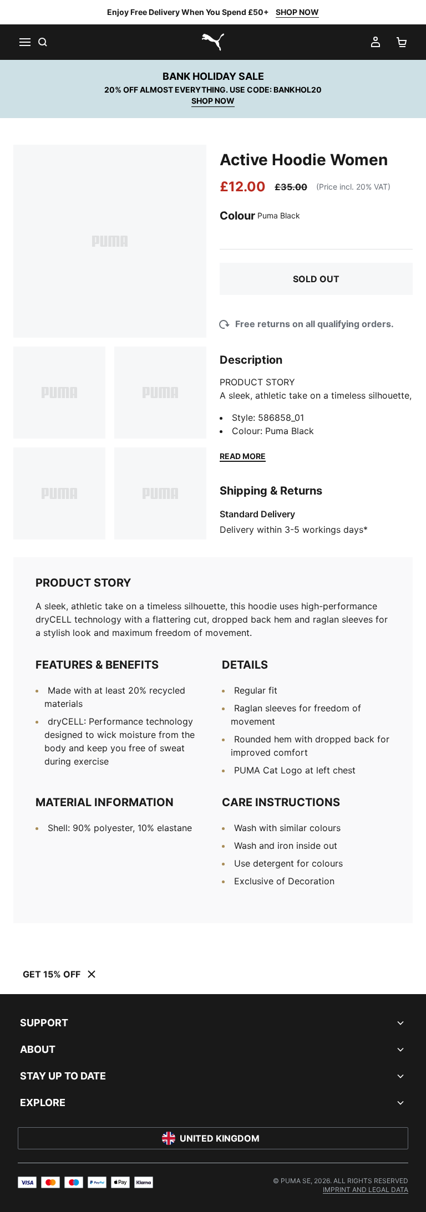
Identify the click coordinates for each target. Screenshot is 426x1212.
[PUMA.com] (213, 42)
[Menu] (24, 42)
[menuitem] (365, 1189)
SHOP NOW (297, 12)
